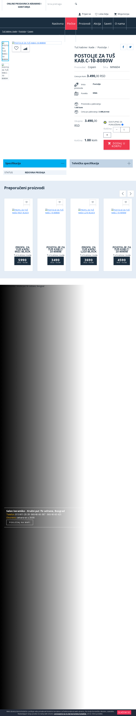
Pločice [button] (71, 23)
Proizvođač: (80, 67)
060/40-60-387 (38, 514)
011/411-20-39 (22, 514)
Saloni (70, 36)
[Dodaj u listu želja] (16, 48)
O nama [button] (120, 23)
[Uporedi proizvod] (25, 48)
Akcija (97, 23)
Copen (30, 31)
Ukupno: (78, 121)
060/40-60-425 (54, 514)
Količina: (108, 128)
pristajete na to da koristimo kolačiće (70, 714)
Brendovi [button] (57, 36)
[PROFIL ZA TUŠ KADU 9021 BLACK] (22, 226)
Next (130, 193)
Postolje (22, 31)
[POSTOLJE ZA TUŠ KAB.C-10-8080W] (37, 42)
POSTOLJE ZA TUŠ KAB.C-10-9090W (122, 249)
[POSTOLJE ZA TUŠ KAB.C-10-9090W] (121, 226)
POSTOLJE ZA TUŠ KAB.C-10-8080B (55, 249)
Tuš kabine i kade (9, 31)
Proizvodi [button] (84, 23)
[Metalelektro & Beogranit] (14, 23)
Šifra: (105, 67)
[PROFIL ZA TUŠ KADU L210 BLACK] (88, 226)
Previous (122, 193)
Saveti (108, 23)
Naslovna (57, 23)
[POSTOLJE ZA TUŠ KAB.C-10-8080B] (55, 226)
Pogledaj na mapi (19, 522)
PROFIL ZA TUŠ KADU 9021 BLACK (22, 249)
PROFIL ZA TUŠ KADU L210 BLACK (89, 249)
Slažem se (124, 712)
